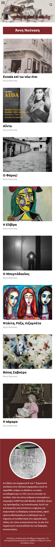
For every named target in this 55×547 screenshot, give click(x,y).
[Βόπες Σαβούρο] (27, 351)
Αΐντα (7, 126)
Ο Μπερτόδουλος (16, 274)
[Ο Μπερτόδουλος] (27, 253)
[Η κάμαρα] (27, 401)
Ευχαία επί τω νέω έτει (20, 76)
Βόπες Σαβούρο (15, 372)
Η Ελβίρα (10, 224)
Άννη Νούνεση (10, 80)
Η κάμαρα (10, 421)
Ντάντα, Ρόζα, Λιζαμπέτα (22, 323)
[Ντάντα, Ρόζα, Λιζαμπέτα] (27, 302)
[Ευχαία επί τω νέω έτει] (27, 56)
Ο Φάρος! (10, 175)
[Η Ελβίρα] (27, 203)
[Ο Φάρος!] (27, 154)
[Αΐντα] (27, 105)
